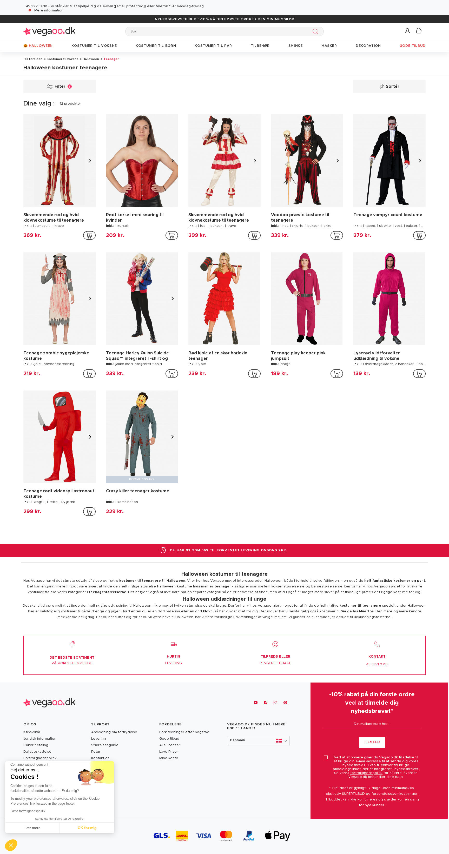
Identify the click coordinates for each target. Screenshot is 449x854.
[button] (407, 31)
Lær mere (32, 828)
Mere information (48, 10)
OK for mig (87, 828)
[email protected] (130, 6)
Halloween (91, 59)
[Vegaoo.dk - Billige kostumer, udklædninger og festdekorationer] (49, 31)
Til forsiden (33, 59)
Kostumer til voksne (62, 59)
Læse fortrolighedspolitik (27, 811)
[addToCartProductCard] (89, 235)
